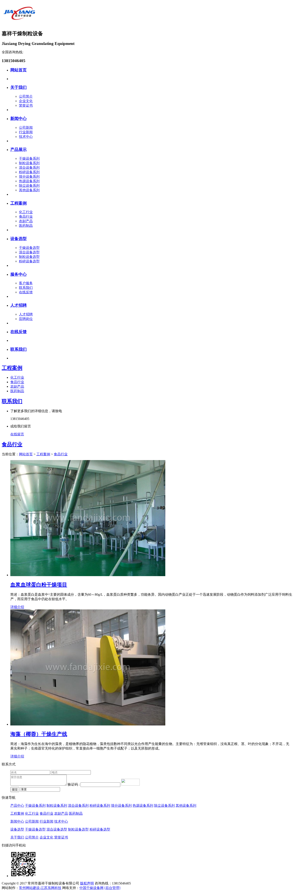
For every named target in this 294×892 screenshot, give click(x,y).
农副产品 (26, 221)
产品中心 (17, 805)
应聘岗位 (26, 319)
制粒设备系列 (29, 163)
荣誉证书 (26, 105)
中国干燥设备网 (91, 888)
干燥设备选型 (29, 247)
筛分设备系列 (29, 176)
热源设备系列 (29, 181)
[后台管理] (112, 888)
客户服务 (26, 283)
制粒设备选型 (29, 257)
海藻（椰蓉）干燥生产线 (38, 734)
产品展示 (18, 149)
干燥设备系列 (29, 158)
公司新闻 (26, 127)
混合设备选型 (29, 252)
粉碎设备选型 (29, 261)
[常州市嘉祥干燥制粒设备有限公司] (19, 24)
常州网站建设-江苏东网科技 (40, 888)
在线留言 (17, 434)
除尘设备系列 (29, 185)
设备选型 (18, 238)
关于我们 (18, 87)
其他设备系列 (29, 190)
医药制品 (26, 225)
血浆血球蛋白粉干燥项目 (38, 585)
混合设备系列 (29, 167)
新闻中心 (18, 118)
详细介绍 (17, 607)
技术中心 (26, 136)
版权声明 (87, 883)
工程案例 (18, 203)
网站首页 (18, 70)
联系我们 (26, 287)
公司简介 (26, 96)
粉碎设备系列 (29, 172)
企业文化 (26, 101)
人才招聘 (18, 305)
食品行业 (26, 216)
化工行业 (26, 212)
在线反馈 (26, 292)
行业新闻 (26, 132)
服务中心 (18, 274)
